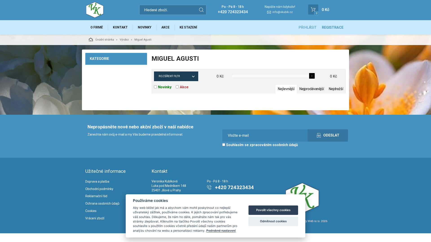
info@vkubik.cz (283, 12)
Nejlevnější (286, 89)
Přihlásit (308, 27)
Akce (165, 27)
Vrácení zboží (94, 218)
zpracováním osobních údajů (274, 145)
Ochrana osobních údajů (102, 203)
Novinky (144, 27)
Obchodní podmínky (99, 189)
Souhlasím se (261, 145)
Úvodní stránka (104, 39)
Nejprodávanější (311, 89)
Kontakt (120, 27)
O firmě (96, 27)
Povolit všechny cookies (273, 210)
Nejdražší (336, 89)
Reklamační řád (96, 196)
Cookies (91, 211)
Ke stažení (188, 27)
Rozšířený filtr (169, 76)
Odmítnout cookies (273, 221)
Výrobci (124, 39)
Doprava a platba (97, 181)
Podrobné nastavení (221, 230)
